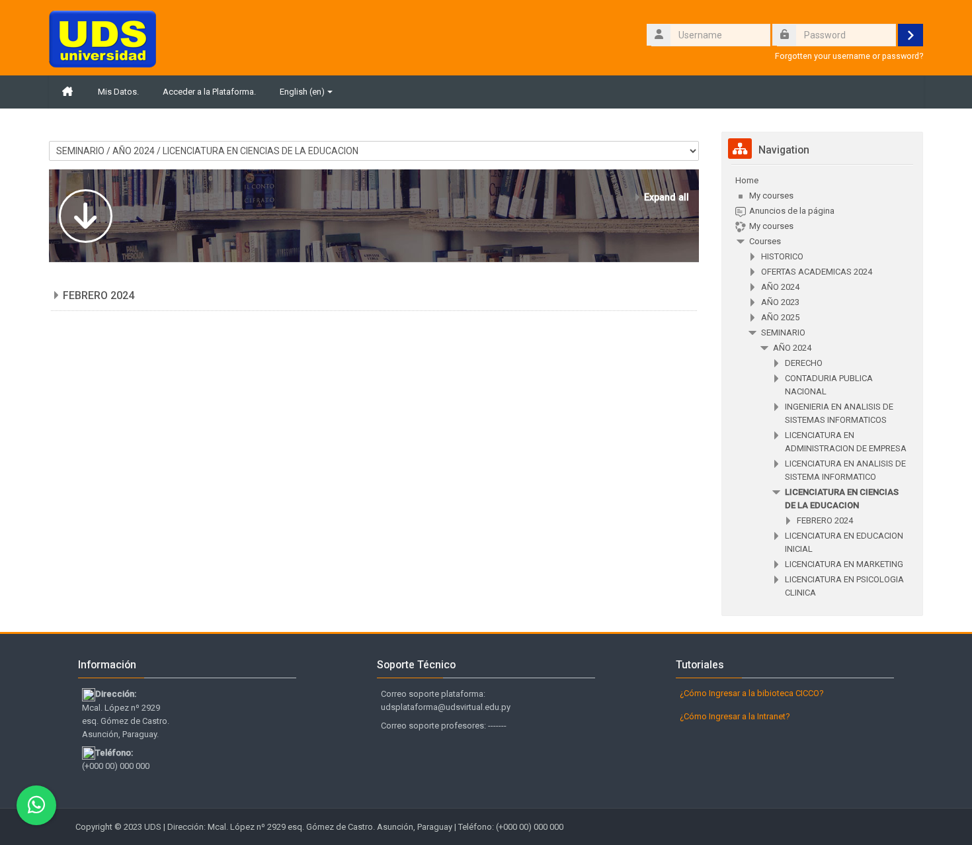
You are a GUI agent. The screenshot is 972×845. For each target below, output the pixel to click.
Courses (765, 241)
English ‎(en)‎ (302, 92)
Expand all (666, 197)
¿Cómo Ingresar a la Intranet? (735, 716)
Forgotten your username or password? (849, 56)
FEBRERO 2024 (98, 295)
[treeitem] (822, 387)
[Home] (102, 38)
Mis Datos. (118, 92)
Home (746, 180)
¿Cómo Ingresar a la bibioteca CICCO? (752, 693)
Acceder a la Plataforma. (209, 92)
